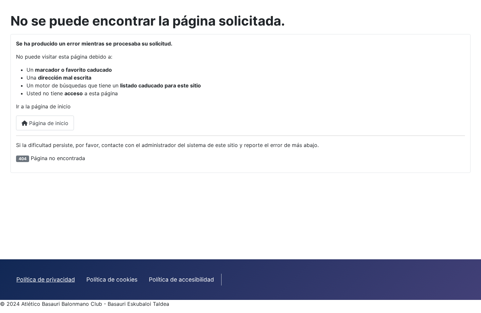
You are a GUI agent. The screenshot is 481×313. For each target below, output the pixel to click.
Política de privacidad (45, 279)
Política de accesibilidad (181, 279)
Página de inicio (47, 123)
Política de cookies (111, 279)
